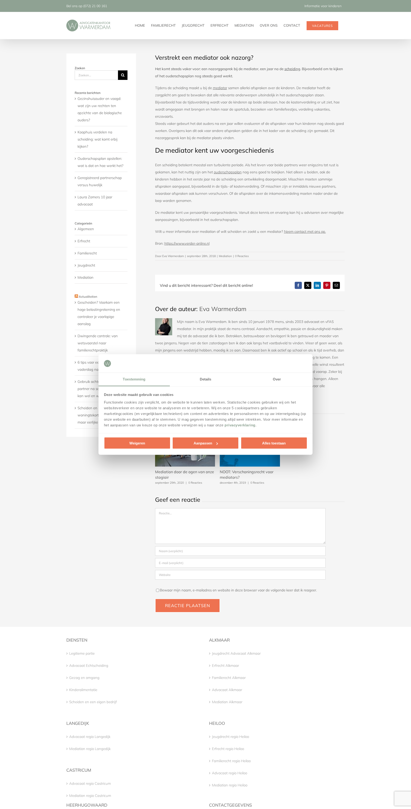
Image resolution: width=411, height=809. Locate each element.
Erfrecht (84, 241)
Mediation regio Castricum (90, 795)
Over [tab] (277, 379)
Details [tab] (205, 379)
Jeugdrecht (86, 265)
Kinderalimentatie (83, 689)
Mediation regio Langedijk (90, 748)
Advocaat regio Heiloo (229, 773)
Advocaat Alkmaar (227, 689)
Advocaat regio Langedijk (89, 736)
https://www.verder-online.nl (187, 243)
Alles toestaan (274, 443)
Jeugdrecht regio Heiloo (230, 736)
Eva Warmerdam (173, 256)
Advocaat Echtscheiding (88, 665)
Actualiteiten (88, 296)
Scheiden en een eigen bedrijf (93, 702)
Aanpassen (203, 443)
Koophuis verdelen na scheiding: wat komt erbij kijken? (97, 139)
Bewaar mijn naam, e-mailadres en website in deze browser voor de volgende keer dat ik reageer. (238, 590)
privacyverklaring (240, 425)
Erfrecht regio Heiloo (228, 748)
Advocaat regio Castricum (90, 783)
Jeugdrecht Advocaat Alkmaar (236, 653)
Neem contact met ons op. (305, 231)
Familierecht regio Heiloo (231, 761)
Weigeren (137, 443)
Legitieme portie (82, 653)
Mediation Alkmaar (227, 702)
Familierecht (87, 253)
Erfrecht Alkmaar (225, 665)
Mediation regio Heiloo (229, 785)
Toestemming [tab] (134, 379)
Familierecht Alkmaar (229, 677)
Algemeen (86, 229)
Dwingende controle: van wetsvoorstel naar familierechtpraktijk (98, 343)
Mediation (225, 256)
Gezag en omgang (84, 677)
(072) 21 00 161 (95, 6)
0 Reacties (242, 256)
